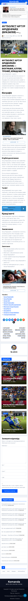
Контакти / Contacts (15, 598)
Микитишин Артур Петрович (11, 306)
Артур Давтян (7, 310)
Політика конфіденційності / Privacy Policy (15, 596)
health (3, 571)
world (8, 571)
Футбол (4, 22)
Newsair (21, 589)
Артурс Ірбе (7, 301)
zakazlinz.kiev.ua (5, 543)
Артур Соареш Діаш (9, 302)
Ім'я (3, 465)
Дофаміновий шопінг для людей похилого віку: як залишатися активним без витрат (14, 509)
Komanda (14, 1)
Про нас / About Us (14, 593)
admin (15, 352)
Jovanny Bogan (9, 36)
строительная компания (7, 560)
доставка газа (5, 547)
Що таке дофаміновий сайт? (9, 528)
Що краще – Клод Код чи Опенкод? (10, 535)
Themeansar (14, 591)
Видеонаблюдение (6, 557)
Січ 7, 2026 (12, 381)
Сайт (3, 477)
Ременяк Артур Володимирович (12, 304)
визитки (3, 554)
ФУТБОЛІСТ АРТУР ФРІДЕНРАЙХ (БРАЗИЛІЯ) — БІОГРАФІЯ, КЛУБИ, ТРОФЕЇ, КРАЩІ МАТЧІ (13, 34)
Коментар (4, 445)
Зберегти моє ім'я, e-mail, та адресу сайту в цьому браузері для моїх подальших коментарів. (13, 486)
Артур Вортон (7, 308)
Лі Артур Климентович (10, 314)
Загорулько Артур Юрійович (11, 312)
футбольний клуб (7, 37)
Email (3, 471)
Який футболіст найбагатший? (13, 404)
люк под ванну (5, 550)
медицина (14, 571)
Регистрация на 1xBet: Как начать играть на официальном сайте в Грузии (12, 539)
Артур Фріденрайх (8, 297)
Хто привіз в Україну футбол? (13, 429)
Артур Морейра (8, 299)
